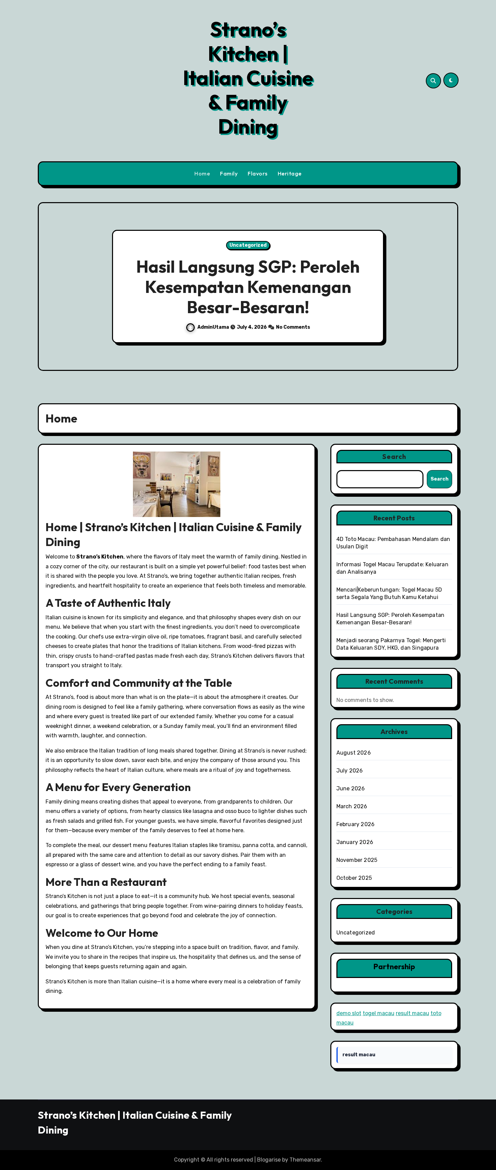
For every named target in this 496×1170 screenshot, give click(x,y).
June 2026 (350, 788)
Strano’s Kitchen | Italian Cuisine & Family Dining (248, 77)
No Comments (293, 327)
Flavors (258, 173)
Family (229, 173)
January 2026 (354, 842)
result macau (412, 1013)
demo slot (348, 1013)
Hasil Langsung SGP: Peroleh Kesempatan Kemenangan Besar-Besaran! (248, 287)
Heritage (290, 173)
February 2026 (355, 824)
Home (202, 173)
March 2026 (351, 806)
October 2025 (354, 878)
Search (394, 456)
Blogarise (269, 1160)
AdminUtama (213, 327)
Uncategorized (248, 245)
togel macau (378, 1013)
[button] (446, 287)
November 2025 (357, 860)
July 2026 (349, 770)
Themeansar (305, 1160)
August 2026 (353, 753)
